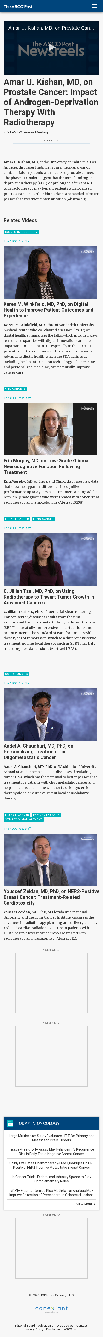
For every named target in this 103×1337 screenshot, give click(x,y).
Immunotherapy (46, 814)
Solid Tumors (16, 674)
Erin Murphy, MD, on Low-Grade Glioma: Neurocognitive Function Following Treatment (47, 466)
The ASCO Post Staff (17, 241)
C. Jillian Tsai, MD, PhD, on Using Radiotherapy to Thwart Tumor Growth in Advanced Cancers (49, 596)
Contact (81, 1325)
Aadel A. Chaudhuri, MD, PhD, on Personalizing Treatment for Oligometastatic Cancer (38, 751)
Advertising (46, 1325)
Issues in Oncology (21, 232)
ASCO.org (70, 1329)
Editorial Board (25, 1325)
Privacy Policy (34, 1329)
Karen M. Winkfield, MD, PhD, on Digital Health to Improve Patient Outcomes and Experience (48, 310)
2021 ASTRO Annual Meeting (26, 132)
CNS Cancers (15, 388)
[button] (51, 47)
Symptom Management (23, 819)
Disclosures (65, 1325)
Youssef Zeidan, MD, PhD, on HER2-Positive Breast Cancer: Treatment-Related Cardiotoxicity (51, 897)
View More (84, 1204)
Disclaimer (53, 1329)
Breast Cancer (17, 518)
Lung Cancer (43, 518)
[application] (51, 48)
